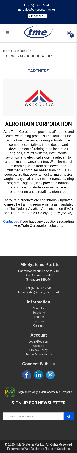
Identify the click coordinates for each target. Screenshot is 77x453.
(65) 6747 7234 (38, 5)
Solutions (38, 312)
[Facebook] (26, 374)
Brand (22, 51)
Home (8, 51)
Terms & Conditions (38, 354)
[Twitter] (50, 374)
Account (38, 345)
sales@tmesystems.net (39, 9)
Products (39, 317)
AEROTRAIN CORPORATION (29, 56)
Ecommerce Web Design (23, 448)
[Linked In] (38, 374)
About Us (38, 308)
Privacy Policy (38, 350)
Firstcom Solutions (57, 448)
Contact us (11, 221)
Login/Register (39, 341)
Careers (38, 325)
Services (38, 321)
